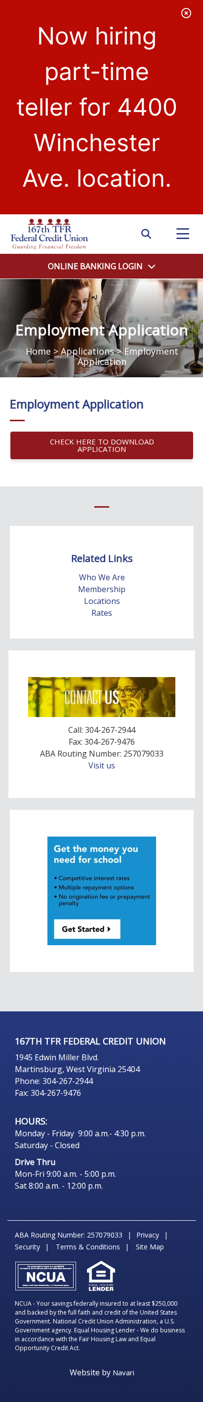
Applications (87, 351)
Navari (123, 1372)
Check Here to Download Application (102, 445)
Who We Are (102, 577)
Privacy (147, 1235)
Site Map (150, 1246)
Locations (102, 601)
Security (27, 1246)
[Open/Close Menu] (183, 234)
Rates (101, 612)
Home (38, 351)
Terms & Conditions (88, 1246)
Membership (101, 589)
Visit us (101, 765)
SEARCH (146, 234)
